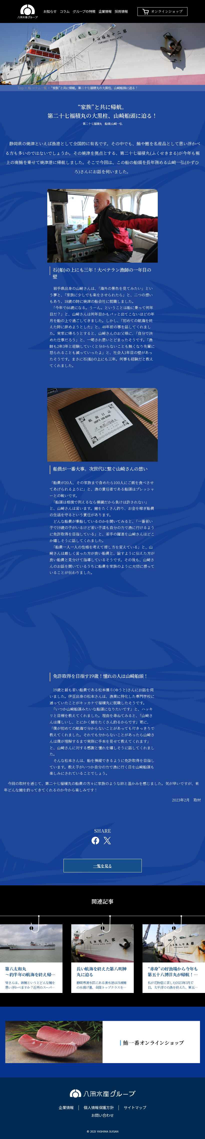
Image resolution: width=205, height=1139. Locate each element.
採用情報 (121, 11)
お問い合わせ (102, 1115)
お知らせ (50, 11)
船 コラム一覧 (37, 87)
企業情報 (105, 11)
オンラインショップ (166, 11)
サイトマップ (135, 1108)
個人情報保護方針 (99, 1108)
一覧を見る (102, 865)
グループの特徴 (84, 11)
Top (21, 87)
